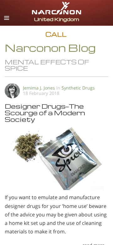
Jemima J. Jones (39, 88)
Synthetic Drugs (78, 88)
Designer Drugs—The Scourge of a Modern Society (45, 112)
